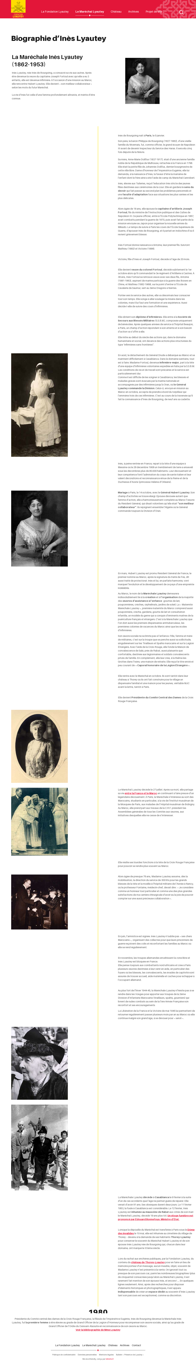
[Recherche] (181, 12)
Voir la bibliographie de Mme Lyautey (98, 1329)
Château (116, 11)
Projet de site (154, 11)
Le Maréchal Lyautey (89, 11)
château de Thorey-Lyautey (148, 1262)
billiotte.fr (110, 1359)
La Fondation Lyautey (55, 11)
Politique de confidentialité (63, 1355)
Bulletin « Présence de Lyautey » (130, 1355)
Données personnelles (87, 1355)
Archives (133, 11)
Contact (136, 1345)
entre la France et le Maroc (141, 793)
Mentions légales (106, 1355)
